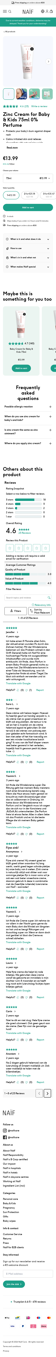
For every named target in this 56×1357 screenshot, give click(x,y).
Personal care (10, 1199)
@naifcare (13, 1130)
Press (6, 1243)
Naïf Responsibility (13, 1155)
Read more (12, 147)
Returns (7, 1238)
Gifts (5, 1216)
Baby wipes (9, 1221)
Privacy (6, 1351)
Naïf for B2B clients (13, 1247)
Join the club (13, 1284)
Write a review (39, 106)
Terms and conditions (12, 1346)
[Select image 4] (47, 94)
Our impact (9, 1163)
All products (10, 31)
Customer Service (12, 1234)
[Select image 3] (34, 94)
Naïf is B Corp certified (15, 1159)
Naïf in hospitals (12, 1168)
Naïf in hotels (10, 1172)
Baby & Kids (9, 1203)
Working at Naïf (11, 1181)
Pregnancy (9, 1207)
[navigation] (5, 11)
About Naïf (9, 1150)
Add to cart (28, 207)
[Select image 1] (8, 94)
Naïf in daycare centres (16, 1177)
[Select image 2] (21, 94)
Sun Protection (11, 1212)
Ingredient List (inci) (14, 1185)
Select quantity (8, 188)
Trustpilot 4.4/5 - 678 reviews (28, 1301)
